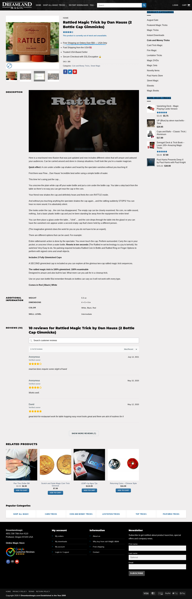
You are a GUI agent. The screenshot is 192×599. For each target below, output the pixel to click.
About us (96, 536)
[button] (186, 5)
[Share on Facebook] (65, 72)
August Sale (152, 20)
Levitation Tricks (154, 55)
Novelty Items (153, 70)
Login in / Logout (62, 552)
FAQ (92, 5)
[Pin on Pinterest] (75, 72)
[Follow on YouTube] (17, 562)
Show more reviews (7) (84, 433)
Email (131, 562)
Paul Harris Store (155, 75)
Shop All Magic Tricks (54, 5)
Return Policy (43, 591)
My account (60, 547)
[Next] (54, 42)
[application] (84, 121)
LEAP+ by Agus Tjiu (89, 483)
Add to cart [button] (21, 490)
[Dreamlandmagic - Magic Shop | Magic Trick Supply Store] (17, 5)
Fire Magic (152, 50)
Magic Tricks (153, 30)
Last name (133, 553)
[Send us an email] (12, 562)
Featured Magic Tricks (157, 25)
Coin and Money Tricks (158, 40)
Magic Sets (152, 65)
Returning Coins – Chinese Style (123, 483)
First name (133, 544)
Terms (31, 591)
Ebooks (150, 86)
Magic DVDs (153, 60)
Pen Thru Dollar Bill (22, 483)
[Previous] (10, 42)
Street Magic (153, 80)
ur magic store (106, 541)
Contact (96, 552)
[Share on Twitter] (70, 72)
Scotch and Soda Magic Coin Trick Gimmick (55, 484)
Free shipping (98, 547)
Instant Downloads (78, 5)
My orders (59, 536)
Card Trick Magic (155, 45)
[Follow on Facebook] (8, 562)
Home (38, 5)
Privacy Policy (20, 591)
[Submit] (144, 5)
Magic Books (153, 91)
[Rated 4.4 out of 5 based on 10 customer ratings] (101, 32)
